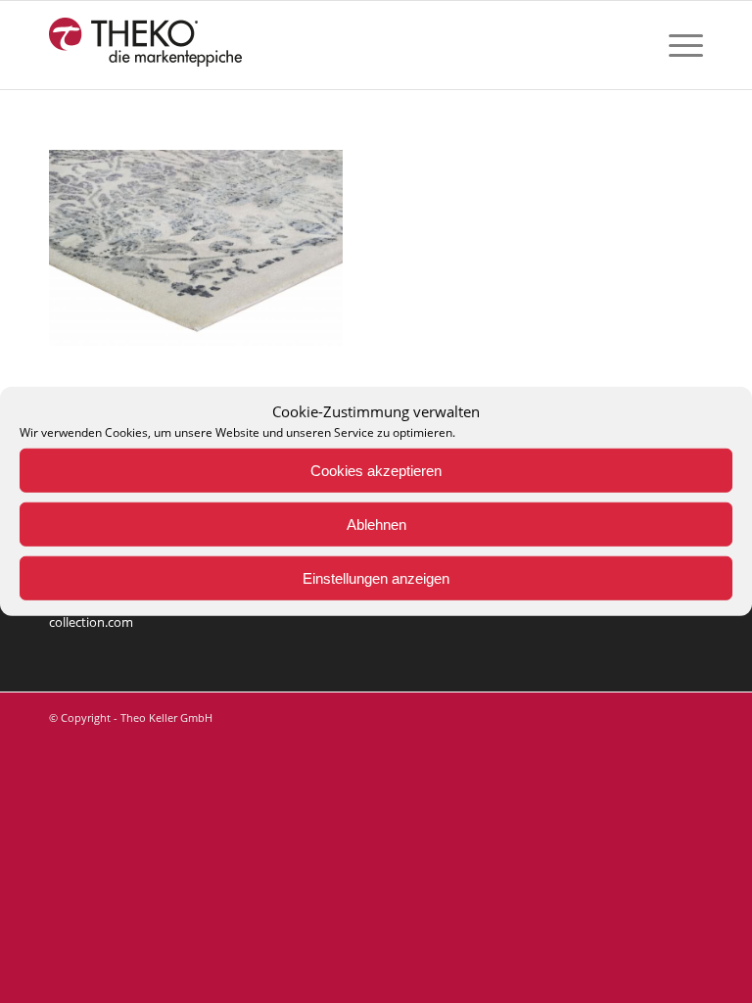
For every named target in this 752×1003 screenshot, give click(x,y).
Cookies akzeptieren (376, 470)
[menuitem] (676, 45)
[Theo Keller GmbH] (146, 45)
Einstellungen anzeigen (376, 578)
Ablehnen (376, 524)
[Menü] (676, 45)
